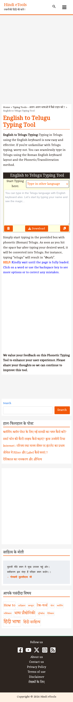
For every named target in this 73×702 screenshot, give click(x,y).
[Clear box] (8, 228)
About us (36, 657)
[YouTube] (28, 650)
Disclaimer (36, 677)
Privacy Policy (36, 667)
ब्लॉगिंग (60, 606)
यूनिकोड (41, 613)
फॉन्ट (52, 606)
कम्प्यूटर (31, 606)
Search (7, 403)
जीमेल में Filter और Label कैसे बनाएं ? (25, 452)
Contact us (36, 662)
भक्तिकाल (7, 613)
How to (9, 605)
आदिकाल (21, 606)
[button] (54, 7)
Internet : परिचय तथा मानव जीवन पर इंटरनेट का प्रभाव (33, 446)
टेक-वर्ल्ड (42, 605)
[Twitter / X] (37, 650)
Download (38, 228)
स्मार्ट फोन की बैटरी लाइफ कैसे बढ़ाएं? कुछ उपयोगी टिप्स (34, 439)
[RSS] (53, 650)
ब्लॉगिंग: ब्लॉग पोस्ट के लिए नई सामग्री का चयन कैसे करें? (35, 432)
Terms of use (37, 672)
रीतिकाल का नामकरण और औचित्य (22, 459)
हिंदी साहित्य (31, 622)
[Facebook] (20, 650)
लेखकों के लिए (36, 682)
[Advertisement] (36, 53)
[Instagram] (45, 650)
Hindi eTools (15, 5)
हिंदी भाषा (12, 622)
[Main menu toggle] (64, 7)
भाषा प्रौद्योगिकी (24, 613)
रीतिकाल (50, 613)
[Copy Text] (64, 228)
